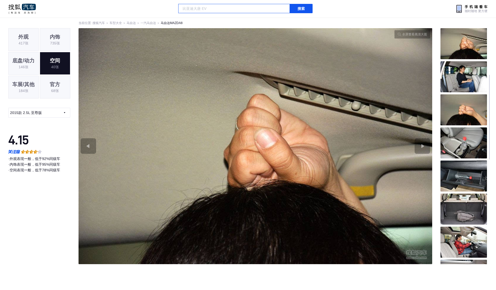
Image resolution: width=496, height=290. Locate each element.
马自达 (131, 23)
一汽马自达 (148, 23)
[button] (167, 146)
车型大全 (116, 23)
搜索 (301, 8)
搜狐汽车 (22, 9)
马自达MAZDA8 (172, 23)
